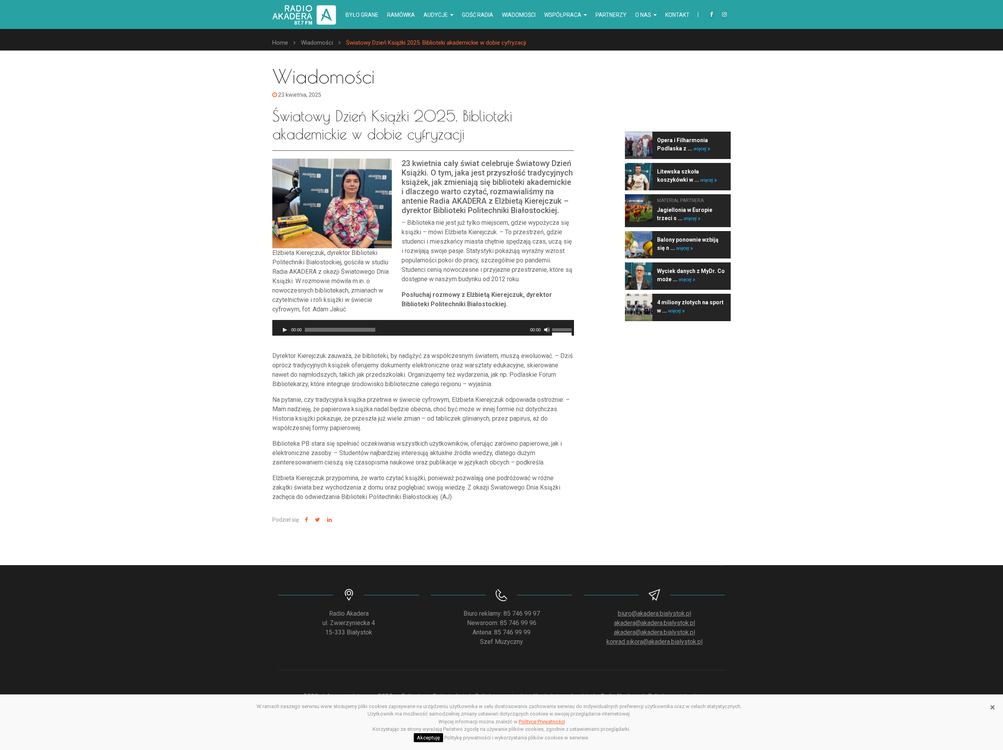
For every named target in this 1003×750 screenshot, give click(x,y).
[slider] (563, 329)
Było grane (362, 15)
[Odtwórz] (285, 330)
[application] (423, 328)
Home (280, 42)
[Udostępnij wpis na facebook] (305, 520)
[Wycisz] (547, 330)
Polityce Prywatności (542, 722)
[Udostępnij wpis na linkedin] (328, 520)
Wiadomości (519, 15)
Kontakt (677, 15)
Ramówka (401, 15)
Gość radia (477, 15)
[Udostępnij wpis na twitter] (316, 520)
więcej (700, 149)
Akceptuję (428, 738)
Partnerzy (611, 15)
